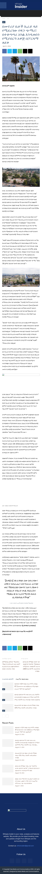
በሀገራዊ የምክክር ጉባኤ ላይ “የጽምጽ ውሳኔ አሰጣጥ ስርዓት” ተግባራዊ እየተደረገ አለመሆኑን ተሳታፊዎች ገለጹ (27, 768)
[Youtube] (30, 861)
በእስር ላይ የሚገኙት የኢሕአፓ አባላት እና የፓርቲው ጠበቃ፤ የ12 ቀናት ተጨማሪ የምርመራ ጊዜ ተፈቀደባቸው (27, 781)
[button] (4, 14)
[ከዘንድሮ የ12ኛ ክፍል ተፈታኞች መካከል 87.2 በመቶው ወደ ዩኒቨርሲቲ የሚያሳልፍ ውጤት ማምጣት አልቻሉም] (7, 686)
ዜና (8, 18)
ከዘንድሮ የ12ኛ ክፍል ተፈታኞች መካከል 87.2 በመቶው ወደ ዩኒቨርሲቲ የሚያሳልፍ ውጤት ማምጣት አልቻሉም (26, 686)
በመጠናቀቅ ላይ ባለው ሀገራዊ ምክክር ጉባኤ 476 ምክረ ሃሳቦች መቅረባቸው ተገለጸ (26, 755)
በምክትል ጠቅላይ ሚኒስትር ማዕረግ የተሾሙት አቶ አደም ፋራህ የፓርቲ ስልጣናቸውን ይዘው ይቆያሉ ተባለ (11, 665)
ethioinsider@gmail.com (25, 846)
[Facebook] (4, 51)
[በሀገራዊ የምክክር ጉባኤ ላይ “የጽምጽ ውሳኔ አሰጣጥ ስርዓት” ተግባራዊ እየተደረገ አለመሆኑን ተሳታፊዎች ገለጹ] (7, 768)
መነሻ (3, 18)
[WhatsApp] (20, 51)
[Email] (25, 51)
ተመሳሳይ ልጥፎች (7, 679)
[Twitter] (9, 51)
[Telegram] (15, 51)
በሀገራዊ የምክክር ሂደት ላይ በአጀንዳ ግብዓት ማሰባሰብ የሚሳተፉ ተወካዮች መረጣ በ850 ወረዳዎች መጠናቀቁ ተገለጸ (31, 666)
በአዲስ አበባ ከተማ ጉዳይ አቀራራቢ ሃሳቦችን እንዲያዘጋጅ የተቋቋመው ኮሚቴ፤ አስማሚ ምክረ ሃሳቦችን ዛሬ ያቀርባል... (27, 742)
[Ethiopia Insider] (21, 5)
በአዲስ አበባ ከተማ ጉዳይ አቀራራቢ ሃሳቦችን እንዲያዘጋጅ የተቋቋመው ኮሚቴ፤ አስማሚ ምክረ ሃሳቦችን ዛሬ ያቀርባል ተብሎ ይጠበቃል (27, 697)
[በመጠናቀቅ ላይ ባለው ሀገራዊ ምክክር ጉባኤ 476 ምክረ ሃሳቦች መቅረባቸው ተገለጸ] (7, 708)
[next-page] (7, 716)
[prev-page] (3, 716)
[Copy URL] (30, 51)
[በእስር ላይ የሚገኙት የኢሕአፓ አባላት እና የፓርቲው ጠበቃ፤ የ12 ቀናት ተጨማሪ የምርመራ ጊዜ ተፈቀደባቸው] (7, 781)
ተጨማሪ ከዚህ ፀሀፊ (22, 679)
